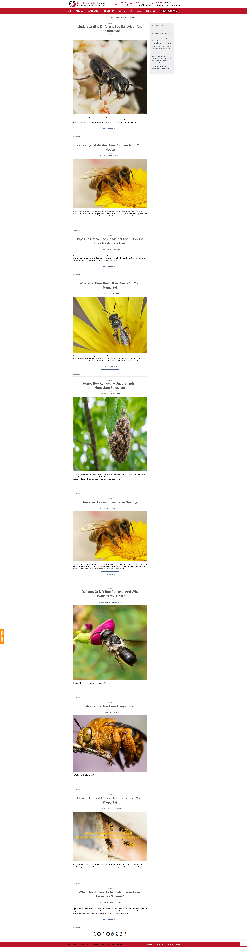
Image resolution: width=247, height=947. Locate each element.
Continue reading (110, 128)
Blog (139, 11)
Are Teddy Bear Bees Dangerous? (110, 706)
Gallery (122, 11)
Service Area (109, 11)
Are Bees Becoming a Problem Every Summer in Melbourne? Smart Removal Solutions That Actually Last (161, 50)
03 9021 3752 (167, 3)
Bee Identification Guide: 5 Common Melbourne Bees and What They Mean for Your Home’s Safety (161, 60)
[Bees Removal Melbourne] (87, 4)
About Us (79, 11)
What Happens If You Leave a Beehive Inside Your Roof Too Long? (161, 33)
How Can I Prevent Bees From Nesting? (110, 502)
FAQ (131, 11)
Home (69, 11)
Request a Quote (2, 636)
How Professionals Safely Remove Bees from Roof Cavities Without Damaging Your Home (162, 41)
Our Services (93, 11)
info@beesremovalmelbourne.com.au (168, 5)
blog (110, 23)
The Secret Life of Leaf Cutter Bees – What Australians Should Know (162, 68)
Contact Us (150, 11)
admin (133, 18)
